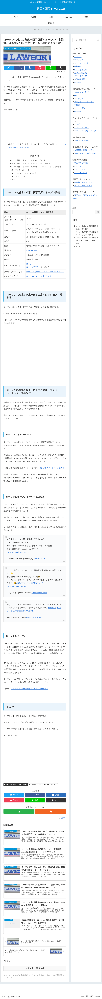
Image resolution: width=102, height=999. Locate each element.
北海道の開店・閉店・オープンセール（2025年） (43, 784)
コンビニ (77, 57)
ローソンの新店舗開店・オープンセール (16, 784)
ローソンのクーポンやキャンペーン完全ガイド (45, 272)
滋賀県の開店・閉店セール (85, 153)
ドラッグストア (80, 76)
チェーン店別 (79, 108)
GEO (76, 95)
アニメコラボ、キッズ (83, 186)
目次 (32, 156)
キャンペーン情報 (81, 141)
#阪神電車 (52, 608)
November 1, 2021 (33, 617)
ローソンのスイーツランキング (38, 276)
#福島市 (19, 583)
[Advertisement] (34, 125)
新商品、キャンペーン (83, 182)
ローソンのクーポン (19, 176)
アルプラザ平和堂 (81, 163)
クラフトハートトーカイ (84, 102)
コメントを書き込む (35, 968)
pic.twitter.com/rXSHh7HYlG (18, 586)
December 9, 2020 (39, 593)
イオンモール (79, 166)
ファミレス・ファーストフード (86, 131)
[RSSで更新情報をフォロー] (50, 811)
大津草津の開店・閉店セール (86, 150)
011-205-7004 (31, 250)
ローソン (29, 264)
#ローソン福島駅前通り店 (33, 583)
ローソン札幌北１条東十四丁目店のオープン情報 (27, 160)
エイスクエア (79, 170)
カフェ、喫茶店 (80, 73)
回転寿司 (77, 66)
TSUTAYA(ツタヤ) (81, 92)
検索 (74, 208)
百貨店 (77, 105)
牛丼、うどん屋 (80, 70)
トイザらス (78, 99)
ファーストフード (81, 63)
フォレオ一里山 (80, 173)
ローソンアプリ (32, 267)
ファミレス (78, 60)
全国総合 (77, 82)
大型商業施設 (79, 79)
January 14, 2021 (40, 559)
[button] (98, 40)
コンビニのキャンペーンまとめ (51, 468)
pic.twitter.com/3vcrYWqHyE (22, 611)
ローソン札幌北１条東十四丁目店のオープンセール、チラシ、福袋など (35, 167)
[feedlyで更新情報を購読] (18, 811)
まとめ (12, 179)
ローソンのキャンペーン (21, 170)
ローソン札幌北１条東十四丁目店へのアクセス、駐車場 (30, 163)
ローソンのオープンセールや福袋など (25, 173)
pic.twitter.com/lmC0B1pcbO (18, 552)
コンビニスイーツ (81, 128)
